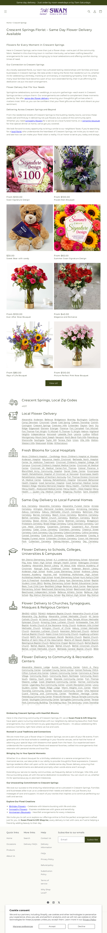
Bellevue (49, 419)
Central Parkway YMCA (86, 670)
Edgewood (34, 428)
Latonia (77, 434)
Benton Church (76, 643)
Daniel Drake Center (74, 471)
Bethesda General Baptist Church (74, 649)
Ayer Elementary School (78, 580)
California (93, 419)
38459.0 (25, 613)
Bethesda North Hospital (85, 459)
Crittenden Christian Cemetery (61, 538)
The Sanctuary (74, 702)
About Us (11, 856)
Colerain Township (80, 422)
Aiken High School (42, 562)
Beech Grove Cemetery (64, 515)
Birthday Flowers (17, 806)
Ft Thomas (64, 431)
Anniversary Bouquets (20, 812)
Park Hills (81, 437)
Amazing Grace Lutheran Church (57, 622)
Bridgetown (60, 419)
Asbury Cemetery (31, 512)
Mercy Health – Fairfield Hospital (82, 486)
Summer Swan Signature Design (70, 258)
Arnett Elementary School (66, 577)
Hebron (84, 431)
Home (9, 23)
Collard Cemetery (72, 532)
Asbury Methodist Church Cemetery (61, 512)
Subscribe (92, 839)
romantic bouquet (91, 121)
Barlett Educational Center (85, 583)
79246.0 (42, 613)
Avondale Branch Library (52, 580)
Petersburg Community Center (37, 696)
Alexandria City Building (34, 616)
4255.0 (33, 613)
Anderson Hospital (31, 459)
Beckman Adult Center (74, 586)
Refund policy (47, 865)
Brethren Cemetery (75, 521)
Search (27, 838)
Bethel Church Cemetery (54, 518)
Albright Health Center (65, 562)
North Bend (70, 437)
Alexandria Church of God (85, 613)
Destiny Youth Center (40, 679)
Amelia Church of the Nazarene (45, 625)
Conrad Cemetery (31, 535)
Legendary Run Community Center (47, 685)
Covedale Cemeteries (76, 535)
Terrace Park (64, 440)
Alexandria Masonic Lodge (36, 667)
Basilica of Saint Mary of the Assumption (42, 640)
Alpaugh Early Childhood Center (51, 568)
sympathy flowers (33, 121)
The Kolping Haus (57, 702)
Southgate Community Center (44, 699)
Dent (91, 425)
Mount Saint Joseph (45, 437)
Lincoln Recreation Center (79, 685)
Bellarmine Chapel (59, 643)
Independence (38, 434)
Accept (52, 926)
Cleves (54, 422)
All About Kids (68, 565)
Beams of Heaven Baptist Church (81, 640)
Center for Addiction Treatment (38, 462)
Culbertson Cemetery (40, 541)
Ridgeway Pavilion (72, 491)
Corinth (94, 422)
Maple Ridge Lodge (49, 687)
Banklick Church (73, 637)
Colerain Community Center (64, 673)
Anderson (38, 419)
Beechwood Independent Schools (39, 592)
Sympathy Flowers (18, 809)
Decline (81, 926)
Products (11, 850)
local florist (16, 131)
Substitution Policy (46, 873)
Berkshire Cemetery (88, 515)
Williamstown (61, 443)
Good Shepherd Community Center (57, 682)
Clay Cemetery (55, 532)
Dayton (83, 425)
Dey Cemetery (90, 541)
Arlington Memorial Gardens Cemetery (54, 509)
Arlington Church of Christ (56, 628)
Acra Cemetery (29, 506)
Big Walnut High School (74, 595)
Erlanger (54, 428)
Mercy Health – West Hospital (77, 489)
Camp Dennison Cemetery (80, 523)
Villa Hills (85, 440)
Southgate (39, 440)
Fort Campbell (77, 428)
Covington (27, 425)
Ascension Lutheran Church (45, 631)
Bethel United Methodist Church (39, 649)
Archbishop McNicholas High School (78, 574)
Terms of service (45, 882)
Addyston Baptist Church (59, 613)
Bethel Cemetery (30, 518)
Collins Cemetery (90, 532)
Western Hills (28, 443)
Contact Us (46, 838)
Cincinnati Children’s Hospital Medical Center (53, 465)
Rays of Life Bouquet (17, 375)
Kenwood (51, 434)
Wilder (50, 443)
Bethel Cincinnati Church (85, 646)
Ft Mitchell (53, 431)
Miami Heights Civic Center (76, 687)
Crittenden (73, 425)
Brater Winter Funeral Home (48, 521)
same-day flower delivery (37, 98)
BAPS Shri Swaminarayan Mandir (47, 637)
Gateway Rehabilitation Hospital (59, 480)
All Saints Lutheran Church (52, 619)
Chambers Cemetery (69, 529)
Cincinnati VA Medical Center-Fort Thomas (53, 468)
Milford (94, 434)
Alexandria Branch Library (45, 565)
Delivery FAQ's (30, 844)
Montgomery (28, 437)
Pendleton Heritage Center (83, 693)
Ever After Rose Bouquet (19, 317)
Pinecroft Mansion (62, 696)
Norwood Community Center (68, 690)
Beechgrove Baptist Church (35, 643)
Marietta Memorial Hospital (51, 486)
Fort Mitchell (91, 428)
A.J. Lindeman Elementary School (71, 559)
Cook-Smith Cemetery (52, 535)
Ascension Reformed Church (74, 631)
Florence (64, 428)
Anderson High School (33, 571)
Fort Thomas (28, 431)
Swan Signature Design (18, 200)
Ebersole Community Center (68, 679)
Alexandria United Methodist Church (68, 616)
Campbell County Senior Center (58, 670)
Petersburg (92, 437)
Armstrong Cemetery (87, 509)
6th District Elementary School (37, 559)
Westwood (40, 443)
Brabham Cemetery (79, 518)
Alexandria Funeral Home (76, 506)
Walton (94, 440)
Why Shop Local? (45, 891)
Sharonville (27, 440)
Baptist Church (90, 637)
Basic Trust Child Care (33, 586)
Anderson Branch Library (85, 568)
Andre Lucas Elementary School (63, 571)
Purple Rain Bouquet (64, 200)
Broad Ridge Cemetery (54, 523)
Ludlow (86, 434)
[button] (5, 11)
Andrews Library (90, 571)
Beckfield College (53, 586)
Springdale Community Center (75, 699)
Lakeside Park (65, 434)
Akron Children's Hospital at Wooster (79, 456)
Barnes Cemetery (42, 515)
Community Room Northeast (64, 676)
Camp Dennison (30, 422)
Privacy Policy (89, 919)
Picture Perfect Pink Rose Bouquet (71, 375)
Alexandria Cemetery (50, 506)
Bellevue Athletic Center (70, 592)
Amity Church (69, 625)
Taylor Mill (51, 440)
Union (75, 440)
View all (53, 383)
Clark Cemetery (39, 532)
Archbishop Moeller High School (37, 577)
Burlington (82, 419)
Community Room (39, 676)
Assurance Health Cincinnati (56, 459)
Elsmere (45, 428)
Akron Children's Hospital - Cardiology (41, 456)
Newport (59, 437)
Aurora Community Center (66, 667)
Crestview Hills (59, 425)
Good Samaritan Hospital (51, 483)
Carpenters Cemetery (58, 526)
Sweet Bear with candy (18, 258)
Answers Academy (31, 574)
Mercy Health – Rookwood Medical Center (42, 489)
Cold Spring (64, 422)
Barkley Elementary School (57, 583)
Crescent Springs (41, 425)
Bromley (71, 419)
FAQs (43, 853)
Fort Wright (41, 431)
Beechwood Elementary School (57, 589)
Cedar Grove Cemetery (45, 529)
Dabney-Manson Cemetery (67, 541)
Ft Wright (75, 431)
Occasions (11, 844)
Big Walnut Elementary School (44, 595)
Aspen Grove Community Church (62, 634)
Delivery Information (46, 846)
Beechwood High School (86, 589)
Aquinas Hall (50, 574)
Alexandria (27, 419)
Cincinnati (44, 422)
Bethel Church (63, 646)
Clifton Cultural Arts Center (35, 673)
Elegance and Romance (65, 317)
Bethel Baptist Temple (42, 646)
